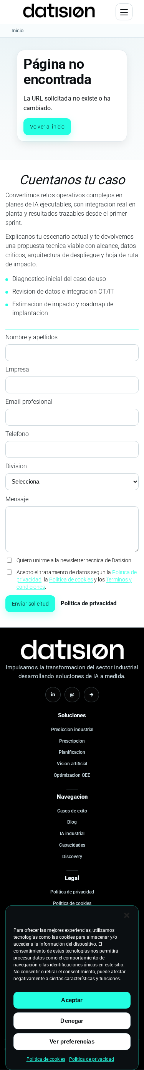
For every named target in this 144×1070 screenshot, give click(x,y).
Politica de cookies (45, 1059)
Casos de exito (72, 811)
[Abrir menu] (124, 11)
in (53, 694)
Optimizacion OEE (72, 775)
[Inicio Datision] (72, 649)
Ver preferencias (72, 1041)
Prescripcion (72, 741)
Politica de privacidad (91, 1059)
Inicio (17, 30)
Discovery (72, 856)
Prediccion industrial (72, 729)
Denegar (71, 1020)
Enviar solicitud (30, 604)
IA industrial (72, 833)
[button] (127, 915)
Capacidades (72, 845)
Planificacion (72, 752)
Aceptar (72, 1000)
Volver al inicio (47, 127)
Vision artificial (72, 763)
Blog (72, 822)
